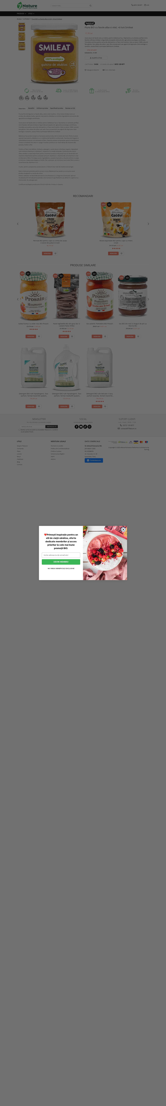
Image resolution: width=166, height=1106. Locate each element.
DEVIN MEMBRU (61, 562)
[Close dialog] (123, 530)
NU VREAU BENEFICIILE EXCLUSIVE (61, 568)
